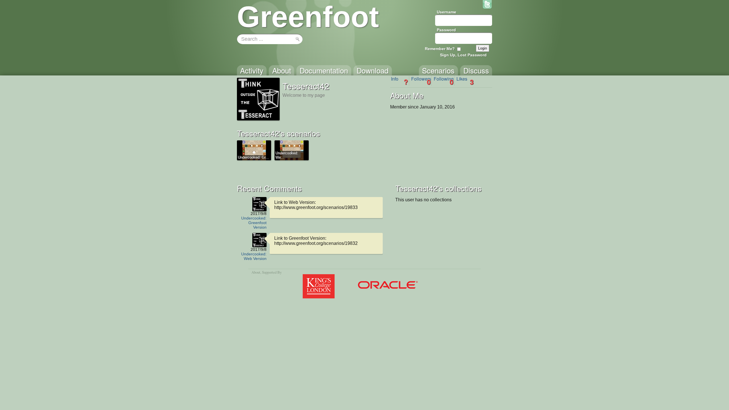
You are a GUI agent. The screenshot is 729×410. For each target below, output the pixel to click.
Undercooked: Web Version (254, 256)
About (255, 272)
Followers (421, 80)
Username (446, 12)
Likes (465, 80)
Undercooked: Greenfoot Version (254, 222)
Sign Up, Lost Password (463, 55)
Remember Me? (440, 48)
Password (446, 30)
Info (399, 80)
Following (444, 80)
